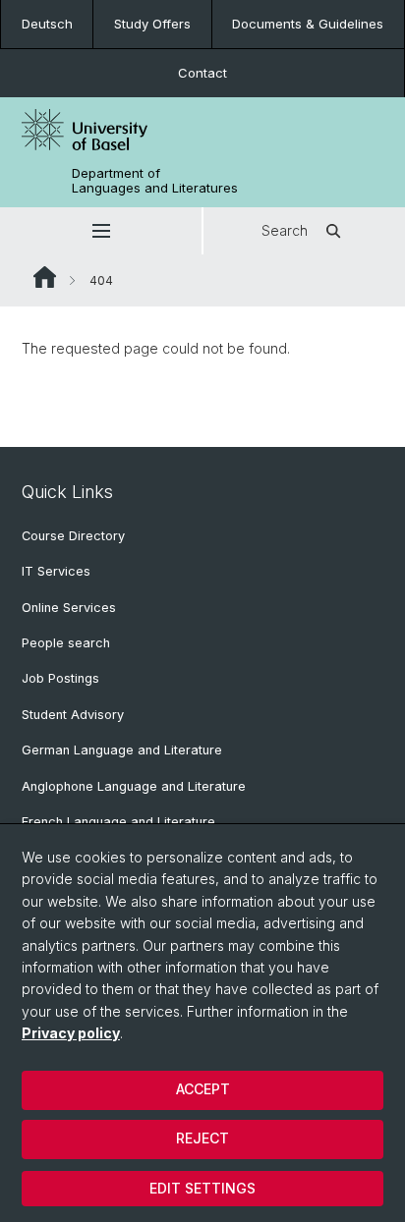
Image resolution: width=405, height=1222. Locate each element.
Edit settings (202, 1188)
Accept (203, 1089)
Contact (202, 73)
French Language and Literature (118, 821)
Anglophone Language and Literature (134, 786)
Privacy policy (71, 1033)
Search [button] (284, 230)
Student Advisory (73, 714)
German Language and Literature (122, 750)
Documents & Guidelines (307, 23)
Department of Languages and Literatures (155, 180)
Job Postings (60, 678)
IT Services (56, 571)
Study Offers (152, 23)
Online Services (69, 607)
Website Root (44, 277)
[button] (101, 230)
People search (66, 643)
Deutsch (47, 23)
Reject (202, 1138)
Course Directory (73, 535)
